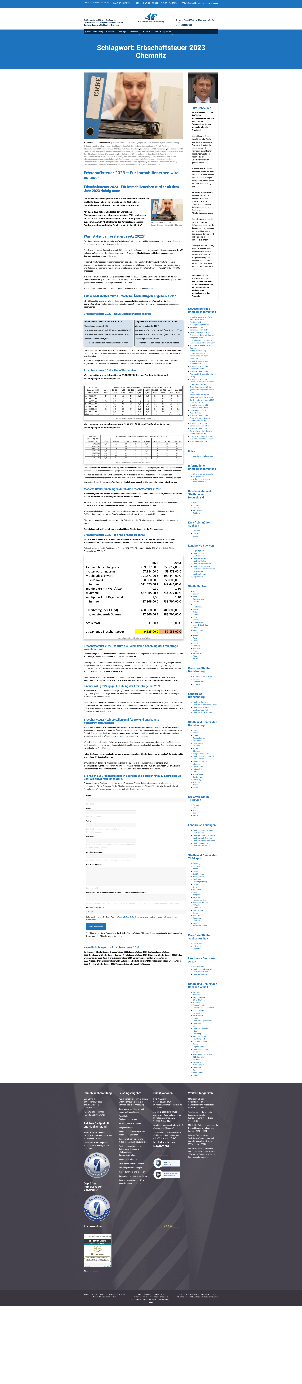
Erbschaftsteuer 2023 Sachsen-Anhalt (98, 159)
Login (151, 1302)
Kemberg (196, 1018)
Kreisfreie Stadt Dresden (113, 146)
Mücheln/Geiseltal (199, 1036)
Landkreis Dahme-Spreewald (203, 756)
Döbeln (195, 604)
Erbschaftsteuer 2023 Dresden (129, 151)
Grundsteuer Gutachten (198, 441)
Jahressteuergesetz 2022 (151, 164)
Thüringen (165, 146)
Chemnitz (196, 531)
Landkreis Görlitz (199, 556)
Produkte (134, 32)
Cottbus (196, 679)
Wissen (147, 32)
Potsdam (196, 684)
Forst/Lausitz (198, 743)
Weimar (195, 815)
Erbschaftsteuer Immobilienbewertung (98, 164)
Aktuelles (111, 32)
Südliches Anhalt (199, 1057)
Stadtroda (196, 921)
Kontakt (158, 32)
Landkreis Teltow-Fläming (202, 712)
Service (168, 32)
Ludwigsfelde (198, 769)
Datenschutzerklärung (162, 1156)
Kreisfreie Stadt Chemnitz (93, 146)
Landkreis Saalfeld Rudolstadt (204, 841)
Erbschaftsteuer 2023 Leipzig (112, 157)
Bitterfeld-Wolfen (199, 1000)
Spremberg (197, 780)
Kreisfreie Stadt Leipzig (132, 146)
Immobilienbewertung (95, 32)
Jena (195, 810)
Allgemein (142, 143)
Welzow (196, 785)
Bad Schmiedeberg (200, 997)
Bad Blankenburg (199, 874)
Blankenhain (197, 879)
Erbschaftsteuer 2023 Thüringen (125, 159)
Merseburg (197, 1034)
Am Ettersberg (198, 866)
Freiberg (196, 609)
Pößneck (196, 905)
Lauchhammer (198, 759)
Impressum (158, 1151)
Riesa (195, 651)
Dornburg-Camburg (200, 882)
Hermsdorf (197, 889)
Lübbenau (196, 764)
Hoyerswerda (198, 622)
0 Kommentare (118, 143)
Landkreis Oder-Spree (201, 707)
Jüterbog (196, 751)
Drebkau (196, 735)
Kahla (195, 892)
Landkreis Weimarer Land (202, 846)
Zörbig (195, 1075)
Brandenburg (156, 143)
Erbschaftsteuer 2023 (109, 149)
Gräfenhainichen (199, 1010)
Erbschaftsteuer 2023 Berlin (128, 149)
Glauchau (196, 615)
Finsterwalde (197, 741)
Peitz (195, 772)
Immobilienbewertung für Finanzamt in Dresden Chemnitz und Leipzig (203, 374)
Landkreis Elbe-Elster (200, 702)
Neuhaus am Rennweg (201, 900)
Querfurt (196, 1044)
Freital (195, 612)
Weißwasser (197, 653)
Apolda (195, 869)
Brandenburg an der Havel (202, 676)
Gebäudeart (90, 836)
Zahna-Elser (197, 1067)
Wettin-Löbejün (198, 1065)
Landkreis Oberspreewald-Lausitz (205, 705)
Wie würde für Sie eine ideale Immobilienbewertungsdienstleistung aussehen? (116, 892)
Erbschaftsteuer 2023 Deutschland (105, 151)
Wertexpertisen (198, 482)
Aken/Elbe (196, 992)
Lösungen (123, 32)
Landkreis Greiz (198, 833)
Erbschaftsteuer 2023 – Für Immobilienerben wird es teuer (131, 175)
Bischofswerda (198, 599)
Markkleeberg (198, 630)
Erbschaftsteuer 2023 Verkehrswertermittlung (155, 159)
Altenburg (196, 863)
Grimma (196, 620)
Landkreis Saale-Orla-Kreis (202, 838)
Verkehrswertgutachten (201, 479)
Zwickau (196, 659)
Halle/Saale (197, 946)
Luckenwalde (198, 767)
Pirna (195, 638)
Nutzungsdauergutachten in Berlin (202, 343)
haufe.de (149, 288)
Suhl (194, 813)
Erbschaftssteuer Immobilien (203, 474)
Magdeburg (197, 949)
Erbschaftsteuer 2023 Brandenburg (153, 149)
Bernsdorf (196, 596)
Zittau (195, 656)
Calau (195, 730)
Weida (195, 923)
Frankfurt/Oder (198, 682)
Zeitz (194, 1070)
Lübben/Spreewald (200, 761)
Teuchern (196, 1060)
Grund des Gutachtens (94, 852)
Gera (194, 808)
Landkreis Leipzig (199, 558)
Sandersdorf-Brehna (200, 1049)
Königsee (196, 895)
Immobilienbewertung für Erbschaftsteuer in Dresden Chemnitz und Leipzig (200, 418)
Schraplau (196, 1052)
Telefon (89, 821)
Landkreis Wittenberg (200, 974)
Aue (194, 591)
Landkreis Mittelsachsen (202, 564)
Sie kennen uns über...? (95, 908)
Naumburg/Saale (199, 1039)
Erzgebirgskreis (198, 551)
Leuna (195, 1026)
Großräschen (197, 746)
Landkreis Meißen (199, 561)
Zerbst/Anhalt (198, 1073)
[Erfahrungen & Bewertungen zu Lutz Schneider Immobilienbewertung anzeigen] (97, 1250)
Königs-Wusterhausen (201, 754)
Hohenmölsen (198, 1013)
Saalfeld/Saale (198, 910)
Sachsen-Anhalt (155, 146)
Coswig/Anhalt (198, 1005)
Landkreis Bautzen (200, 553)
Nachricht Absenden (96, 926)
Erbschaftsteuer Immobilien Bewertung (161, 162)
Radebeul (196, 648)
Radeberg (196, 646)
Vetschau (196, 782)
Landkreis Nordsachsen (201, 566)
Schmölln (196, 915)
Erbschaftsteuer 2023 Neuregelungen (138, 157)
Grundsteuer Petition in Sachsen (201, 436)
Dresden (196, 533)
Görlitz (195, 617)
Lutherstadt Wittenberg (201, 1028)
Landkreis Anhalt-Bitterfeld (202, 969)
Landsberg (197, 1023)
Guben (195, 748)
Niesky (195, 635)
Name (88, 796)
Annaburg (196, 995)
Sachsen (145, 146)
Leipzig (195, 536)
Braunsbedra (197, 1002)
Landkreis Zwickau (200, 574)
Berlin (149, 143)
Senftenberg (197, 777)
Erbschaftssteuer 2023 (92, 149)
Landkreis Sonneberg (200, 843)
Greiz (195, 887)
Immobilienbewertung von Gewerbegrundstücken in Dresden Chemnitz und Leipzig (202, 381)
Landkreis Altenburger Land (203, 830)
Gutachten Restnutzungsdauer (201, 439)
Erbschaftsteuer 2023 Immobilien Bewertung (135, 154)
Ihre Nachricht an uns (94, 865)
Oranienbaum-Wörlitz (200, 1041)
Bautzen (196, 594)
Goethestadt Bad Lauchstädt (203, 1008)
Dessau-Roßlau (198, 944)
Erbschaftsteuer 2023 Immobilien (104, 154)
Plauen (195, 641)
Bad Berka (196, 871)
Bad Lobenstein (198, 876)
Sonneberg (197, 918)
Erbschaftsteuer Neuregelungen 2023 (127, 164)
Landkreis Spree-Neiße (201, 710)
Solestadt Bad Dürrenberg (202, 1054)
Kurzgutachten (198, 476)
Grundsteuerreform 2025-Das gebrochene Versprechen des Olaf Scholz (202, 389)
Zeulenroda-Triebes (200, 926)
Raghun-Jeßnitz (199, 1047)
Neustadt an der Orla (200, 902)
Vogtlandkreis (198, 577)
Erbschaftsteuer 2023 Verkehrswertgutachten (101, 162)
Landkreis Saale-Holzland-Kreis (204, 835)
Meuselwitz (197, 897)
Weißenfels (197, 1062)
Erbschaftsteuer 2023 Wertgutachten (132, 162)
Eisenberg (196, 884)
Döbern (195, 733)
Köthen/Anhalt (198, 967)
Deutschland (132, 143)
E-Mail (89, 808)
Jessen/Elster (198, 1015)
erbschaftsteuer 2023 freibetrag (154, 151)
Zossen (195, 787)
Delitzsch (196, 602)
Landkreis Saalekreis (200, 972)
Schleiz (195, 913)
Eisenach (196, 805)
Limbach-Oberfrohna (200, 625)
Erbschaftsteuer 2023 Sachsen (164, 157)
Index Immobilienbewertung (203, 456)
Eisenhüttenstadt (199, 738)
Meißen (195, 633)
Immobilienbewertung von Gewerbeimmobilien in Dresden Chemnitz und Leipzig (201, 431)
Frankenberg (197, 607)
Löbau (195, 628)
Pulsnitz (196, 643)
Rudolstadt (197, 908)
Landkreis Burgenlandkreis (202, 1021)
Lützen (195, 1031)
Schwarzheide (198, 774)
